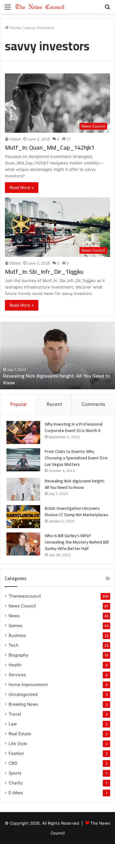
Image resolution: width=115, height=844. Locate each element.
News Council (22, 605)
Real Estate (20, 733)
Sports (15, 773)
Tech (13, 645)
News (14, 615)
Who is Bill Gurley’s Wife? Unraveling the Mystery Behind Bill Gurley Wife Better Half (77, 542)
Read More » (22, 187)
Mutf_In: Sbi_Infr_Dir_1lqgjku (44, 271)
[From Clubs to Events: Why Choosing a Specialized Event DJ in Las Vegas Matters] (23, 459)
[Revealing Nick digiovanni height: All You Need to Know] (23, 489)
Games (15, 625)
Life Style (18, 743)
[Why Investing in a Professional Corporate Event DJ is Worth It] (23, 432)
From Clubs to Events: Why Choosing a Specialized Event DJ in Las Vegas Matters (76, 457)
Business (17, 635)
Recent (54, 404)
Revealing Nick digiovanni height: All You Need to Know (56, 379)
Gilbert (15, 139)
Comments (93, 404)
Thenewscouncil (25, 596)
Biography (19, 655)
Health (15, 664)
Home (15, 27)
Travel (15, 714)
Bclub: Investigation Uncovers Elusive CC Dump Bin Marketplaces (76, 511)
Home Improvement (28, 684)
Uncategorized (23, 694)
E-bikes (16, 792)
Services (17, 674)
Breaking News (23, 704)
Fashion (16, 753)
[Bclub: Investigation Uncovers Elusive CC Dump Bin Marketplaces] (23, 516)
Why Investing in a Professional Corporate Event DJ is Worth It (73, 427)
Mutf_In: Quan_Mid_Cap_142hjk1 (49, 147)
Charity (16, 782)
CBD (13, 763)
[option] (57, 355)
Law (13, 723)
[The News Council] (39, 6)
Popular (18, 404)
